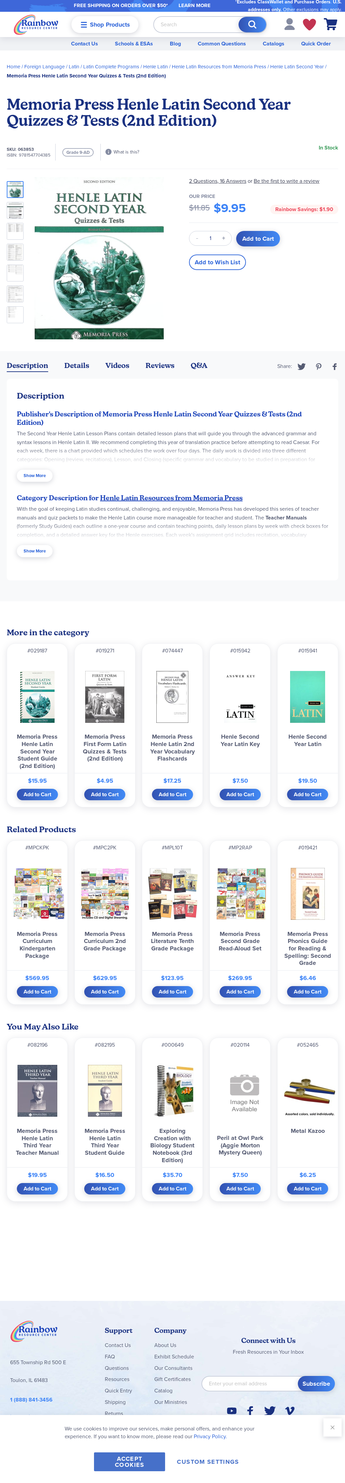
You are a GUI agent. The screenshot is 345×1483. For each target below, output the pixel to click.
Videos (117, 365)
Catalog (163, 1390)
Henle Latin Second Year (297, 66)
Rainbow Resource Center (34, 1333)
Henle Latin (155, 66)
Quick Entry (118, 1390)
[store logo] (36, 24)
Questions (117, 1368)
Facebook (335, 366)
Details (76, 365)
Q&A (199, 365)
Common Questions (222, 43)
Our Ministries (170, 1402)
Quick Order (316, 43)
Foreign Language (44, 66)
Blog (175, 43)
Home (13, 66)
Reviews (160, 365)
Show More (35, 475)
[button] (289, 24)
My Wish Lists (309, 24)
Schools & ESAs (134, 43)
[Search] (252, 24)
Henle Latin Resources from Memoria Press (219, 66)
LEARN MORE (195, 5)
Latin (74, 66)
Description (27, 365)
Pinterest (318, 366)
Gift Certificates (172, 1379)
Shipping (115, 1402)
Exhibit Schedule (174, 1356)
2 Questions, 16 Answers (217, 181)
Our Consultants (173, 1368)
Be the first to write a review (286, 181)
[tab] (27, 367)
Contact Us (84, 43)
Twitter (301, 366)
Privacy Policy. (210, 1436)
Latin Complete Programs (111, 66)
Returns (114, 1413)
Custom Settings (208, 1461)
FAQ (110, 1356)
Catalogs (273, 43)
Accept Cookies (129, 1461)
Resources (117, 1379)
